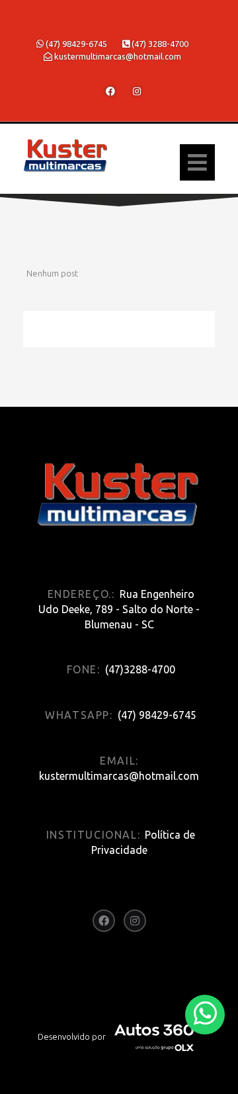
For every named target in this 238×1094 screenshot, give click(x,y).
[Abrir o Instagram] (136, 91)
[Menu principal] (197, 162)
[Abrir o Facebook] (110, 91)
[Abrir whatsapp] (205, 1014)
